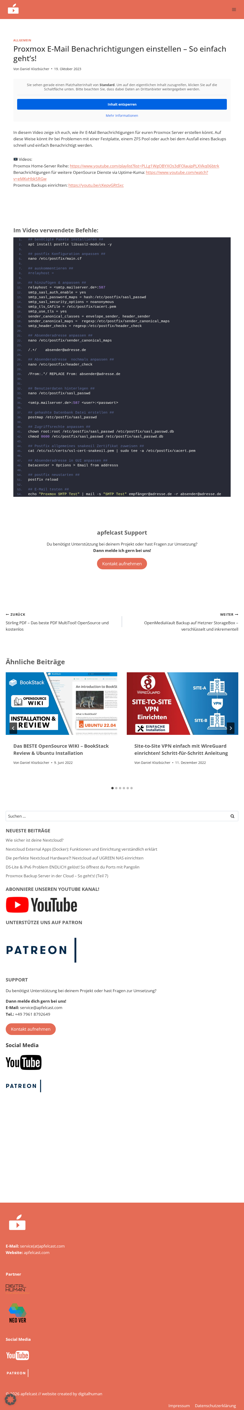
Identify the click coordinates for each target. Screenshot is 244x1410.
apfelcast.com (37, 1252)
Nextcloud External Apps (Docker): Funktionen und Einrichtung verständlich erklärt (81, 849)
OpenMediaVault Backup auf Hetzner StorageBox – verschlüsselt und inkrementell (191, 622)
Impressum (179, 1405)
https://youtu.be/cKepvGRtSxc (96, 185)
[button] (10, 1399)
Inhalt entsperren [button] (122, 104)
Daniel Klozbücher (34, 69)
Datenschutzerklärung (215, 1405)
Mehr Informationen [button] (122, 115)
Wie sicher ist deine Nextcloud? (34, 840)
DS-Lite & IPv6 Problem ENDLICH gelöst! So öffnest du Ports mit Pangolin (72, 867)
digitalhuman (90, 1393)
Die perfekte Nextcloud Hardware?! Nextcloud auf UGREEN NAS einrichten (74, 858)
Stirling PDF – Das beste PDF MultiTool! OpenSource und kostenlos (57, 622)
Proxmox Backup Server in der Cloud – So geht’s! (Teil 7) (57, 875)
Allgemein (22, 40)
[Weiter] (230, 728)
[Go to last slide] (13, 728)
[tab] (112, 788)
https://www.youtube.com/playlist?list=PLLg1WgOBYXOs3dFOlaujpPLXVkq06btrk (144, 166)
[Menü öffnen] (233, 9)
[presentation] (61, 703)
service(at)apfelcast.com (42, 1246)
